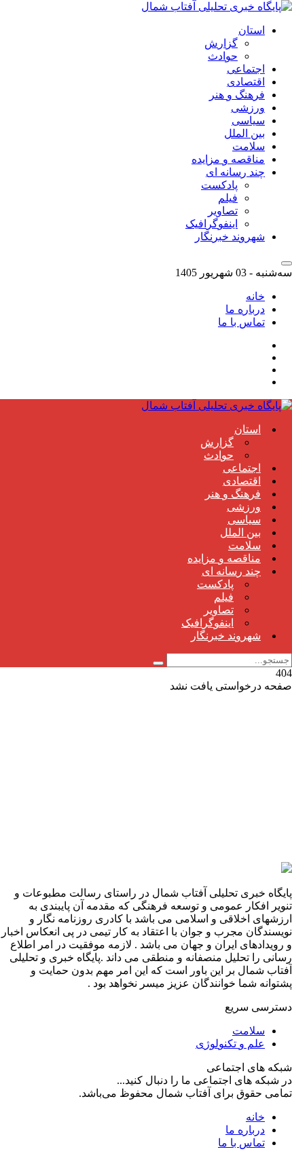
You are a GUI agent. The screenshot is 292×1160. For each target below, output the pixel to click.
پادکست (219, 185)
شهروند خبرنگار (230, 236)
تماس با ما (241, 322)
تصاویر (223, 211)
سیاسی (248, 120)
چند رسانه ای (235, 172)
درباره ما (245, 309)
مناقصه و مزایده (228, 159)
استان (251, 30)
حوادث (223, 56)
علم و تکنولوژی (230, 1043)
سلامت (248, 146)
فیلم (228, 198)
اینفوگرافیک (211, 223)
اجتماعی (246, 69)
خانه (255, 296)
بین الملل (244, 133)
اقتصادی (246, 82)
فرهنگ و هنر (237, 94)
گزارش (221, 43)
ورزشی (248, 107)
